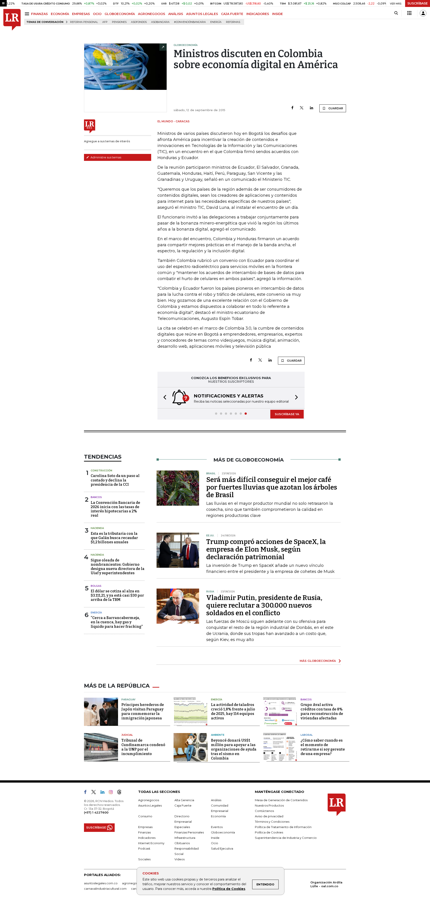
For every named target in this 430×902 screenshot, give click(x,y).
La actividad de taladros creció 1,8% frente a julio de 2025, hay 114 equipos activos (233, 711)
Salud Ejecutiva (222, 848)
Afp (105, 22)
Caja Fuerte (182, 805)
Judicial (127, 734)
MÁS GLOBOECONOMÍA (318, 660)
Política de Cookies (228, 889)
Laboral (307, 734)
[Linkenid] (104, 793)
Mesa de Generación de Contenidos (281, 800)
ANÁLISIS (175, 14)
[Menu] (27, 14)
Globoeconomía (223, 832)
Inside (215, 837)
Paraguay (128, 699)
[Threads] (121, 793)
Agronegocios (148, 800)
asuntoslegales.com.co (101, 883)
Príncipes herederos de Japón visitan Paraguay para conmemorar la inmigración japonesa (142, 711)
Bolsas (96, 585)
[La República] (12, 20)
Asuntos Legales (150, 805)
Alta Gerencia (184, 800)
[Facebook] (292, 108)
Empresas (145, 827)
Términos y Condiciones (272, 821)
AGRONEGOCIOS (151, 14)
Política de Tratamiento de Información (283, 827)
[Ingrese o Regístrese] (423, 13)
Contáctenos (264, 811)
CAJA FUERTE (232, 14)
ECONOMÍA (60, 14)
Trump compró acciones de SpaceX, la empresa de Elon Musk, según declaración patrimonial (266, 549)
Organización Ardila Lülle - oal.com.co (326, 884)
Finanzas (144, 832)
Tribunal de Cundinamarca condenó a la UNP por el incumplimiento (143, 747)
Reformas (233, 22)
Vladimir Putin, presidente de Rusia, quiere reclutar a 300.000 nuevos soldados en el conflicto (264, 605)
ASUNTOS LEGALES (202, 14)
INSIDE (277, 14)
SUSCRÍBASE (417, 3)
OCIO (97, 14)
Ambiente (217, 734)
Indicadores (146, 837)
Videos (179, 859)
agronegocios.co (134, 883)
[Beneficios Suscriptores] (409, 13)
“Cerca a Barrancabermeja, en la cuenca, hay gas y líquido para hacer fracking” (117, 622)
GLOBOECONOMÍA (120, 14)
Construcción (101, 470)
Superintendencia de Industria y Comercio (286, 837)
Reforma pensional (84, 22)
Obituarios (182, 843)
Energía (215, 22)
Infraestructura (184, 837)
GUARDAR (335, 108)
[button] (163, 397)
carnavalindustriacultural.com (105, 888)
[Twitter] (302, 108)
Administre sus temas (105, 157)
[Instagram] (112, 793)
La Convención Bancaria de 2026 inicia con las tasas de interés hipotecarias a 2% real (115, 509)
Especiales (182, 827)
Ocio (214, 843)
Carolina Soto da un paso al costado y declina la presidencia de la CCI (115, 480)
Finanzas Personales (189, 832)
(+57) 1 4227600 (96, 812)
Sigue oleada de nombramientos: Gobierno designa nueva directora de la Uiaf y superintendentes (117, 566)
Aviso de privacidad (269, 816)
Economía (218, 816)
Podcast (144, 848)
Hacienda (97, 528)
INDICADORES (257, 14)
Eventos (217, 827)
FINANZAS (39, 14)
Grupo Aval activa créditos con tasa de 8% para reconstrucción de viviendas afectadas (322, 711)
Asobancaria (160, 22)
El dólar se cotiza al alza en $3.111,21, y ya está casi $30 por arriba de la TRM (117, 595)
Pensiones (119, 22)
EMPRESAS (81, 14)
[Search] (396, 13)
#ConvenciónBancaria (190, 22)
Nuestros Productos (269, 805)
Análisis (216, 800)
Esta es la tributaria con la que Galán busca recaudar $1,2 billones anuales (114, 537)
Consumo (145, 816)
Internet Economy (151, 843)
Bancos (96, 497)
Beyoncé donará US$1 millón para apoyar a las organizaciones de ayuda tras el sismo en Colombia (233, 749)
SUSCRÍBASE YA (287, 414)
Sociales (144, 859)
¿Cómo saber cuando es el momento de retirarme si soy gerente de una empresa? (323, 747)
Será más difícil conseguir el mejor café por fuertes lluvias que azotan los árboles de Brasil (271, 487)
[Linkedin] (311, 108)
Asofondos (139, 22)
